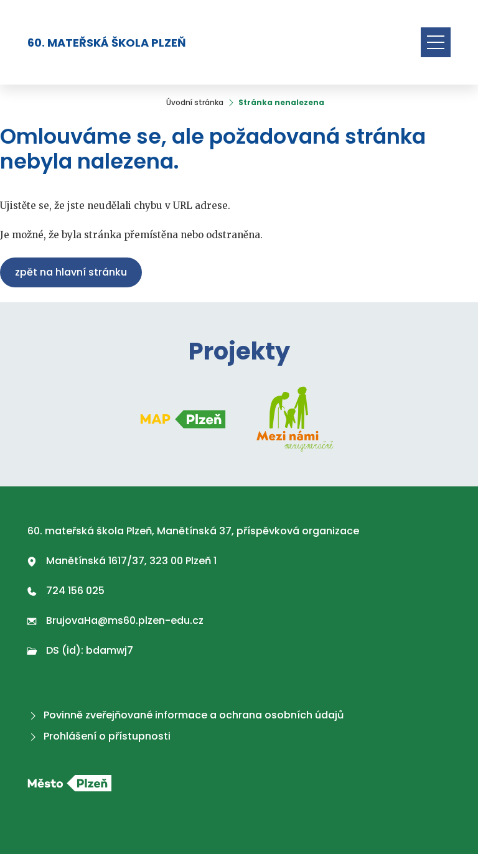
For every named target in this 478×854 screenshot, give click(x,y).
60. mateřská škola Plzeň (106, 42)
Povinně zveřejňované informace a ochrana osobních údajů (194, 715)
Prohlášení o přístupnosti (107, 736)
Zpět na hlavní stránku (71, 272)
